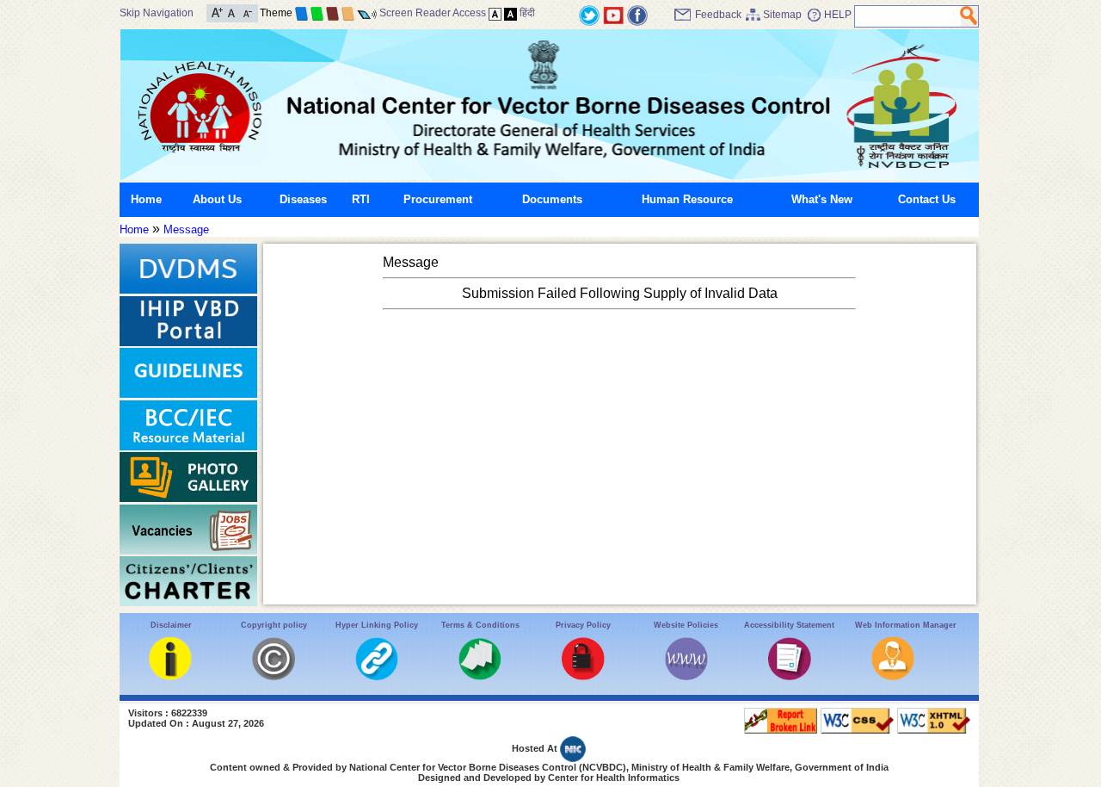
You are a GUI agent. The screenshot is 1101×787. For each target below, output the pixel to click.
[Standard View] (495, 13)
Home (146, 199)
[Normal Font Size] (231, 11)
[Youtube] (613, 14)
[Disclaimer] (170, 676)
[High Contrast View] (510, 13)
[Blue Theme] (301, 13)
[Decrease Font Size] (246, 11)
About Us (217, 199)
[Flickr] (637, 14)
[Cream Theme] (347, 13)
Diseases (303, 199)
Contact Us (927, 199)
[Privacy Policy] (583, 676)
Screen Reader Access (432, 13)
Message (186, 229)
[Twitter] (589, 14)
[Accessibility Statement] (789, 676)
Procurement (437, 199)
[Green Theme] (317, 13)
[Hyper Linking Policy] (376, 676)
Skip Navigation (157, 13)
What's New (821, 199)
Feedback (718, 15)
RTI (361, 199)
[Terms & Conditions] (479, 676)
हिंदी (527, 13)
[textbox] (908, 16)
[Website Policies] (686, 676)
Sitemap (782, 15)
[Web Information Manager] (892, 676)
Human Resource (687, 199)
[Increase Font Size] (217, 11)
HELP (838, 15)
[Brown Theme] (332, 13)
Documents (552, 199)
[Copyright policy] (273, 676)
